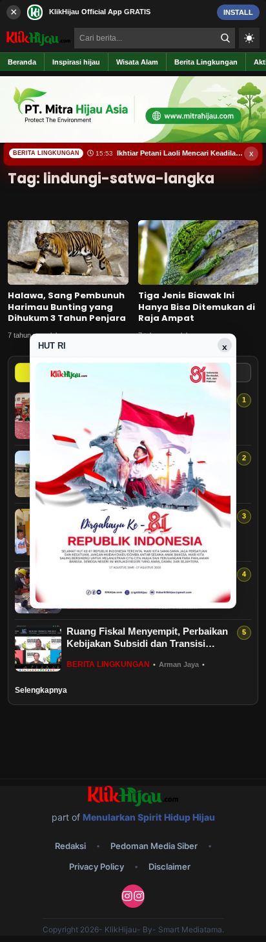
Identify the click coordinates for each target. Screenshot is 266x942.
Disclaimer (169, 866)
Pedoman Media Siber (154, 846)
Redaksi (70, 846)
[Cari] (225, 38)
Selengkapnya (41, 690)
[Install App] (133, 12)
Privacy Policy (96, 866)
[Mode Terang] (249, 38)
